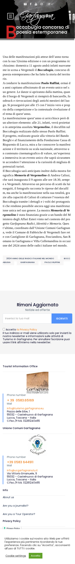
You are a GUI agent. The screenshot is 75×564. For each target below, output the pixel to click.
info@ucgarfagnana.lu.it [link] (22, 470)
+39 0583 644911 (20, 462)
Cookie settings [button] (15, 555)
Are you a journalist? (15, 505)
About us (8, 497)
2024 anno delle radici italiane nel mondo (30, 258)
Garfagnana (27, 262)
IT (49, 4)
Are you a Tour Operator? (19, 514)
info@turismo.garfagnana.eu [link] (25, 408)
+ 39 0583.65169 (20, 400)
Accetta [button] (35, 555)
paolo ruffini (52, 262)
